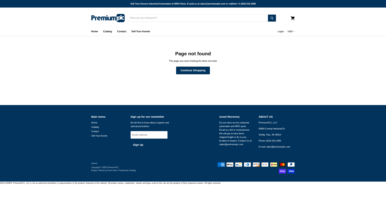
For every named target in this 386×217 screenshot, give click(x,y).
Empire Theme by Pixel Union (104, 170)
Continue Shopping (193, 70)
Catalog (107, 31)
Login (281, 31)
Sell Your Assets (140, 31)
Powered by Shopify (127, 170)
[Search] (272, 18)
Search (94, 163)
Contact (121, 31)
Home (94, 31)
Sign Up (138, 144)
